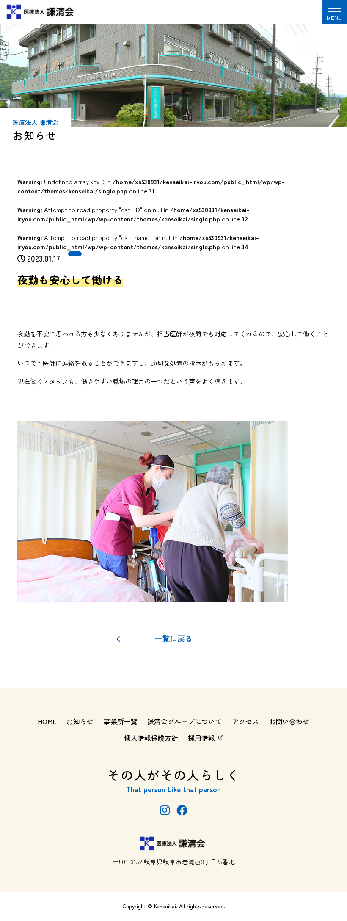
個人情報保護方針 (151, 738)
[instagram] (165, 809)
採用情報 (201, 738)
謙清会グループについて (184, 721)
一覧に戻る (173, 638)
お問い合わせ (289, 721)
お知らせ (80, 721)
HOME (47, 721)
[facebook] (181, 809)
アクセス (245, 721)
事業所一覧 (121, 721)
